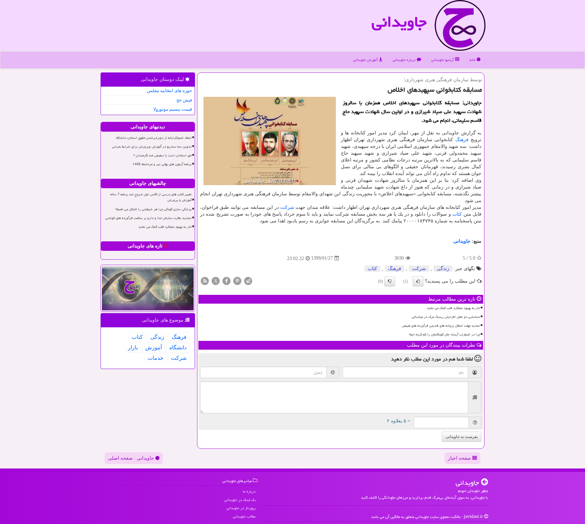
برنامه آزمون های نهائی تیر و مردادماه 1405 (162, 164)
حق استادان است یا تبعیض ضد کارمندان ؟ (162, 155)
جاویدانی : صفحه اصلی (131, 458)
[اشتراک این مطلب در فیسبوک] (226, 280)
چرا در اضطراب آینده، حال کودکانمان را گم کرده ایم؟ (444, 334)
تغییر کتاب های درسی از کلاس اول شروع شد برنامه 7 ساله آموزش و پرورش (151, 197)
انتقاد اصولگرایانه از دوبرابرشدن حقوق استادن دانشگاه (154, 137)
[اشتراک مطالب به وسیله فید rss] (205, 280)
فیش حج (184, 100)
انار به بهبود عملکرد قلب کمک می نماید (453, 308)
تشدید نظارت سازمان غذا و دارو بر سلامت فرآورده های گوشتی (148, 218)
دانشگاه (178, 347)
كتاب (457, 214)
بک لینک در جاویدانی (240, 499)
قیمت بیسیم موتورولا (172, 109)
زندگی (443, 268)
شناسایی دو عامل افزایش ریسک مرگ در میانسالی (446, 316)
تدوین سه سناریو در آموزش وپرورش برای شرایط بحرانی (152, 146)
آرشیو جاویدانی (443, 59)
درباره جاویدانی (405, 59)
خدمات (156, 358)
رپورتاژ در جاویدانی (241, 507)
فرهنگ (462, 139)
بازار (133, 347)
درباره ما (249, 491)
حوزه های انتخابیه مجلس (169, 90)
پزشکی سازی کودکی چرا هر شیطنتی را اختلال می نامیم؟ (153, 209)
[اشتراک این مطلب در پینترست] (237, 280)
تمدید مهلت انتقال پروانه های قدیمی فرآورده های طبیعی (441, 325)
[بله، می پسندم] (418, 281)
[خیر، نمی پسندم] (389, 281)
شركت (287, 207)
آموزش (153, 347)
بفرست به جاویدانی (462, 436)
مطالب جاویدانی (244, 516)
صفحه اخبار (460, 458)
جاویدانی (399, 21)
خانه (473, 59)
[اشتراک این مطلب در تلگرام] (248, 280)
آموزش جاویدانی (366, 59)
